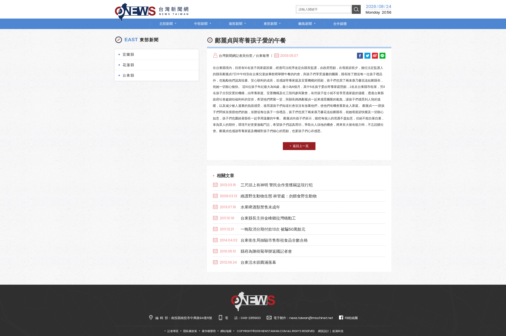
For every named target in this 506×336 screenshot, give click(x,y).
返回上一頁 (301, 146)
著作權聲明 (209, 331)
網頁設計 (323, 331)
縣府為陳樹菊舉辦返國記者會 (266, 251)
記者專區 (172, 331)
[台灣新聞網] (152, 12)
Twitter (367, 56)
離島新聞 (305, 23)
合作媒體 (340, 23)
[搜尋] (356, 9)
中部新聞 (201, 23)
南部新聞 (235, 23)
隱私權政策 (190, 331)
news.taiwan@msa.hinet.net (311, 318)
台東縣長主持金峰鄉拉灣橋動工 (268, 218)
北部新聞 (166, 23)
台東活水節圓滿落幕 (258, 262)
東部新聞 (270, 23)
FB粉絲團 (351, 318)
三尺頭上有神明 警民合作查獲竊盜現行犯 (277, 185)
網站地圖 (225, 331)
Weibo (375, 56)
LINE (382, 56)
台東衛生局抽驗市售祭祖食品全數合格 (274, 240)
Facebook (360, 56)
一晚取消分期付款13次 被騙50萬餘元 (273, 229)
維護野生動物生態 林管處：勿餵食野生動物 (279, 196)
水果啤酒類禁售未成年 (260, 207)
